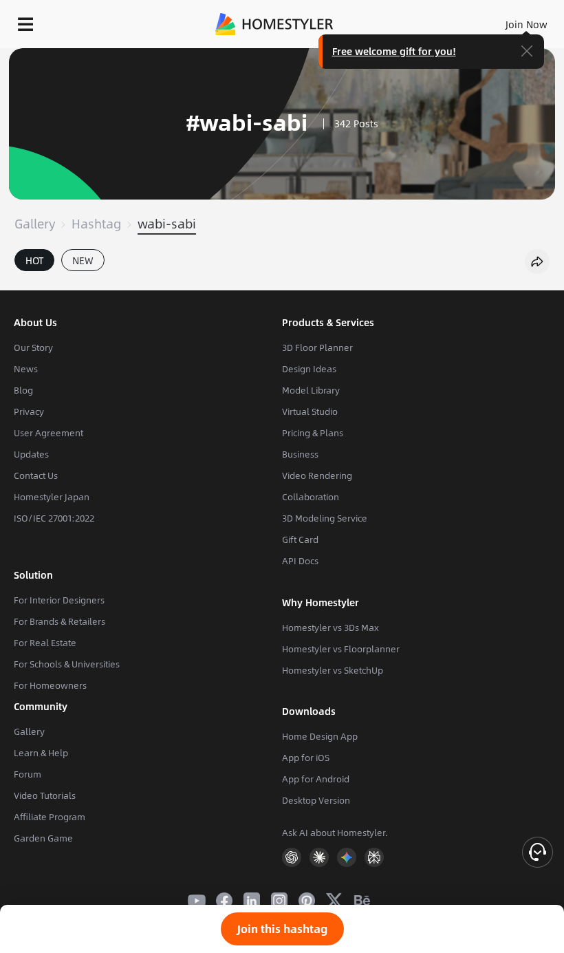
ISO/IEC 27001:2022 (54, 518)
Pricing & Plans (312, 433)
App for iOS (305, 757)
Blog (23, 390)
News (26, 369)
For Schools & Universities (67, 664)
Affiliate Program (49, 817)
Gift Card (300, 539)
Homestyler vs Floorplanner (341, 649)
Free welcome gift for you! (394, 51)
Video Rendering (317, 475)
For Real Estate (45, 643)
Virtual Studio (310, 411)
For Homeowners (50, 685)
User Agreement (48, 433)
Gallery (34, 223)
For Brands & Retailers (59, 621)
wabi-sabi (167, 223)
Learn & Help (41, 753)
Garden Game (43, 838)
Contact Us (36, 475)
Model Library (311, 390)
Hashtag (96, 223)
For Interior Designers (59, 600)
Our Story (33, 347)
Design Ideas (309, 369)
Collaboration (310, 497)
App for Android (315, 779)
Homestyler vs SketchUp (332, 670)
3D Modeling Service (324, 518)
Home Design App (320, 736)
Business (300, 454)
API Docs (300, 561)
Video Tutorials (45, 795)
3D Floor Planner (317, 347)
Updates (31, 454)
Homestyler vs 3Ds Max (330, 627)
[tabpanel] (282, 283)
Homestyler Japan (51, 497)
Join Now (526, 24)
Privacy (29, 411)
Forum (27, 774)
